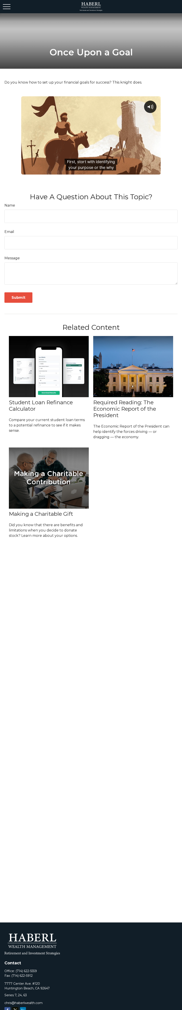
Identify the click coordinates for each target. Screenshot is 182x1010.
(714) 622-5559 (26, 971)
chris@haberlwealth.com (23, 1003)
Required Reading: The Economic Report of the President (124, 408)
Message (12, 258)
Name (9, 205)
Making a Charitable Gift (41, 514)
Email (9, 232)
